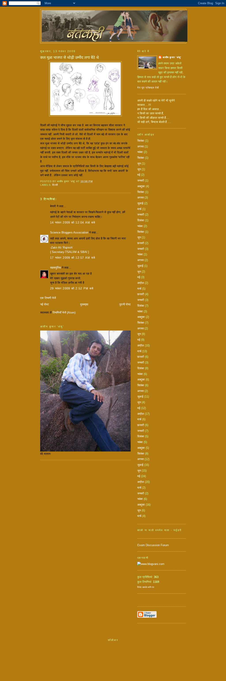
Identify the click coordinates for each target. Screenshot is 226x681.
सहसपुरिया (55, 267)
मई (138, 174)
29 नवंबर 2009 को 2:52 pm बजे (71, 288)
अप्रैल (140, 283)
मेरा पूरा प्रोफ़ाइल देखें (148, 87)
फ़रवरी (140, 243)
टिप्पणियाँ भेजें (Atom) (64, 312)
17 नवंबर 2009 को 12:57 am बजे (72, 257)
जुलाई (140, 203)
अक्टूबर (141, 186)
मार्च (139, 209)
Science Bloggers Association (69, 232)
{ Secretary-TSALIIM (63, 252)
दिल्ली (55, 185)
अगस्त (140, 146)
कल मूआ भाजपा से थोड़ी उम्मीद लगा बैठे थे (69, 57)
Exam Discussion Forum (153, 545)
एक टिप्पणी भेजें (48, 298)
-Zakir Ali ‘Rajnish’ (61, 247)
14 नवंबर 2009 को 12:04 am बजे (72, 222)
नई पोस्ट (44, 304)
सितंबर (140, 140)
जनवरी (140, 180)
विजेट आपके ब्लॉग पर (145, 587)
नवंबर (140, 152)
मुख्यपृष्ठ (84, 304)
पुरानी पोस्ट (125, 304)
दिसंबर (140, 220)
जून (139, 163)
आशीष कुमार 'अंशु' (172, 57)
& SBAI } (83, 252)
